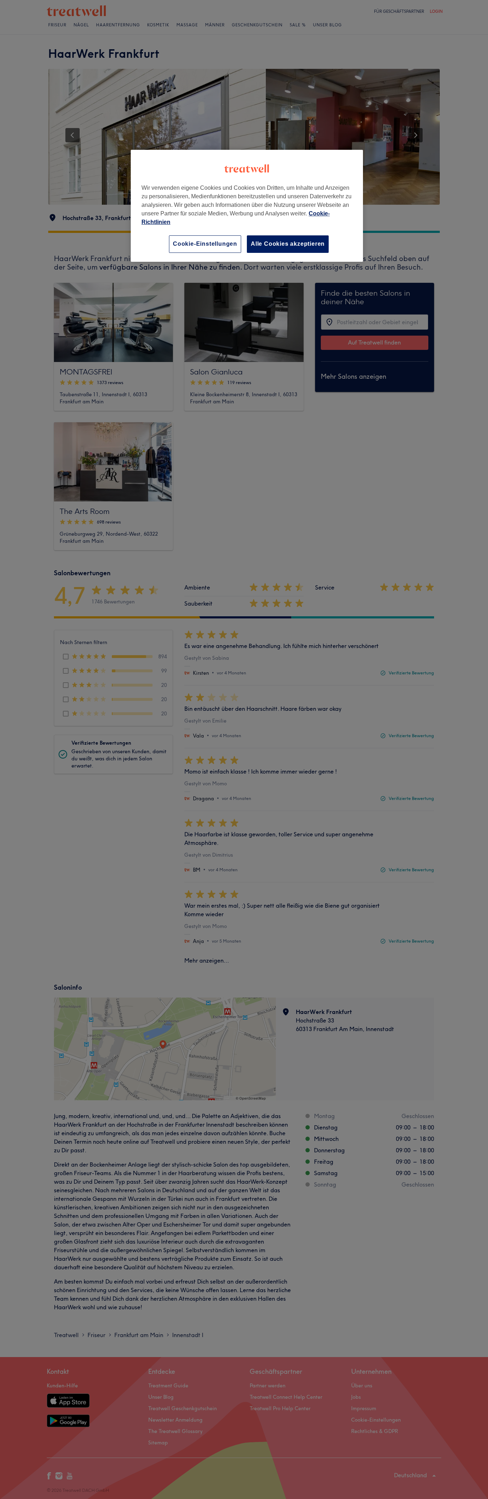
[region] (247, 205)
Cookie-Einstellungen (205, 244)
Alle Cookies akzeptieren (288, 244)
